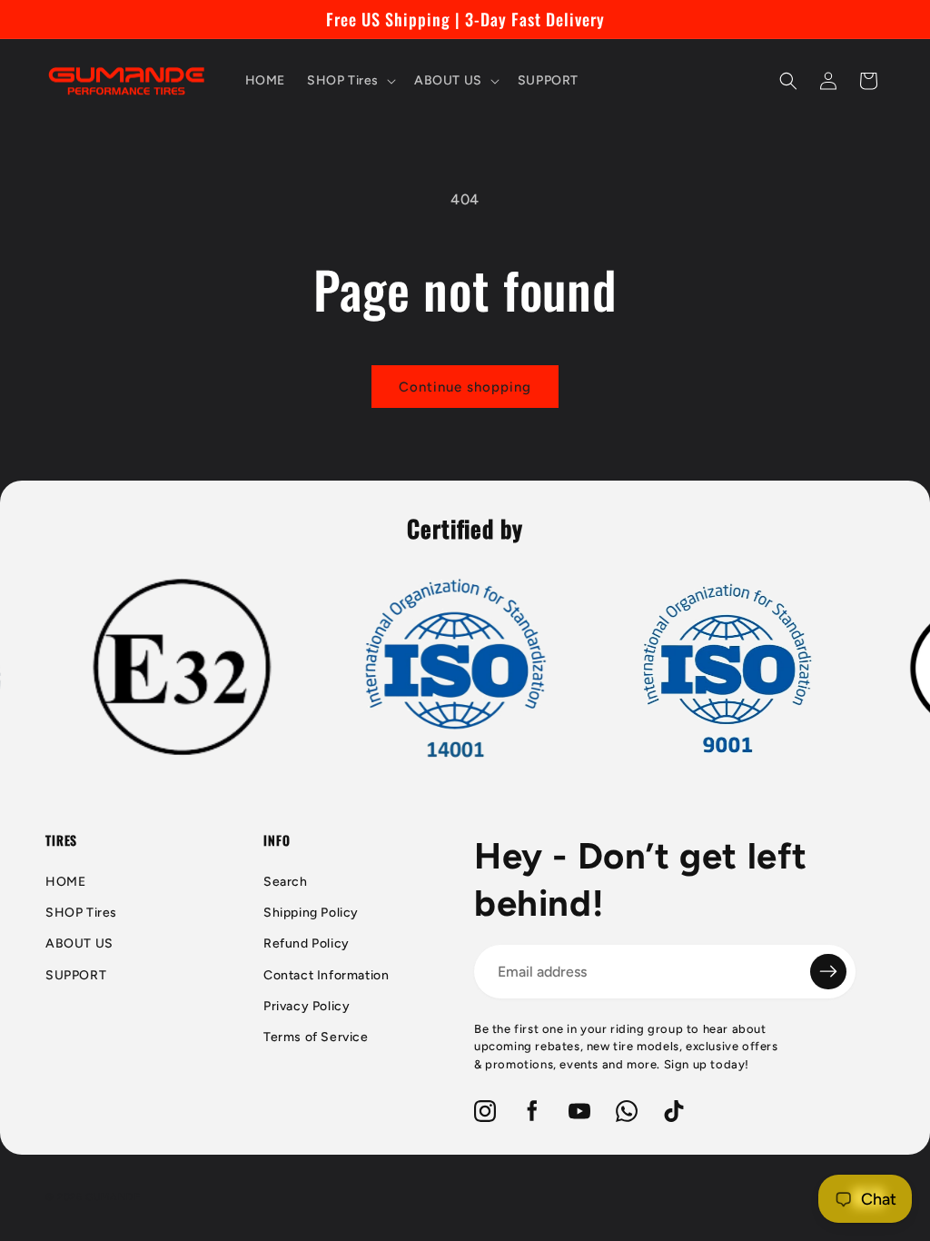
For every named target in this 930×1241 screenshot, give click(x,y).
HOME (65, 881)
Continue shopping (465, 387)
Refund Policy (306, 943)
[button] (349, 81)
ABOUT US (79, 943)
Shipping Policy (311, 912)
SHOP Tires (81, 912)
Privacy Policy (306, 1006)
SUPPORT (75, 975)
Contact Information (326, 975)
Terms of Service (316, 1037)
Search (285, 881)
